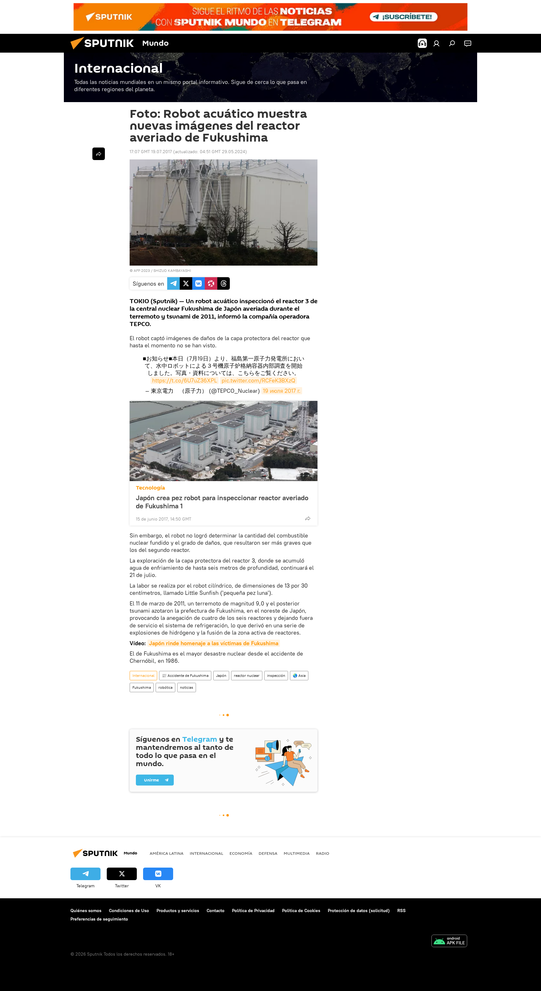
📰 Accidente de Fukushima (185, 675)
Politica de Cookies (301, 910)
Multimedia (297, 853)
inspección (276, 675)
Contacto (215, 910)
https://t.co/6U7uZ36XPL (184, 380)
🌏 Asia (299, 675)
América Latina (166, 853)
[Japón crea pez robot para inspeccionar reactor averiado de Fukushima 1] (223, 441)
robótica (165, 687)
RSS (401, 910)
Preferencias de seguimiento (99, 919)
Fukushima (141, 687)
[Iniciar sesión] (436, 43)
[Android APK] (449, 942)
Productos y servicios (178, 910)
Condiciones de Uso (129, 910)
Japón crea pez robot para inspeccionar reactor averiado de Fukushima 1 (222, 502)
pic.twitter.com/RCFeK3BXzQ (258, 380)
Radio (322, 853)
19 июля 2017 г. (282, 390)
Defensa (268, 853)
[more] (307, 518)
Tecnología (150, 488)
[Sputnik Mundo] (104, 51)
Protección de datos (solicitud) (359, 910)
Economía (240, 853)
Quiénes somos (85, 910)
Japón (221, 675)
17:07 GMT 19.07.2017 (151, 151)
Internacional (143, 675)
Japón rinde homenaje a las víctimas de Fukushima (213, 643)
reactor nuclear (247, 675)
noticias (186, 687)
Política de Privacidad (253, 910)
